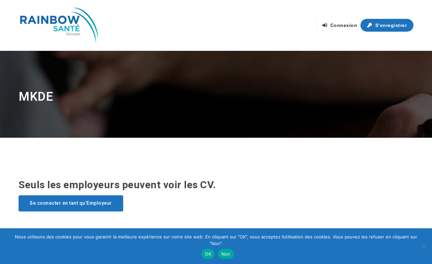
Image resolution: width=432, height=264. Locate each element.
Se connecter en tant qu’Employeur (71, 203)
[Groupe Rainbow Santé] (59, 25)
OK (208, 254)
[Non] (423, 246)
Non (226, 254)
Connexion (343, 25)
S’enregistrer (390, 25)
